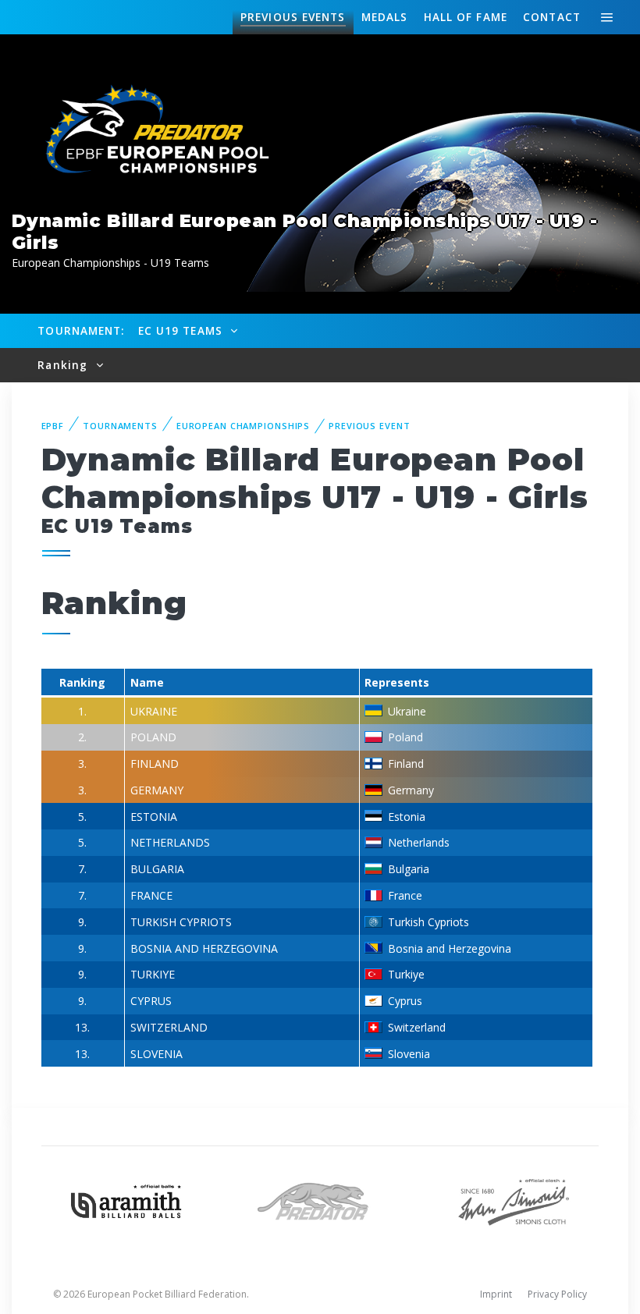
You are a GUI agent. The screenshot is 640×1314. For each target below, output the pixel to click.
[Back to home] (148, 130)
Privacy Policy (557, 1294)
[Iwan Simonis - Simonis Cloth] (513, 1199)
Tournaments (120, 425)
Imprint (496, 1294)
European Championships (243, 425)
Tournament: (80, 330)
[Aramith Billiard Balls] (126, 1199)
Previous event (369, 425)
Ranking (64, 364)
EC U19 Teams (182, 330)
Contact (552, 16)
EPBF (53, 425)
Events (292, 16)
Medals (384, 16)
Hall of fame (465, 16)
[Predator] (320, 1199)
